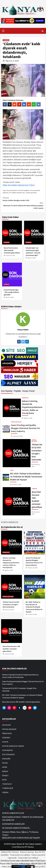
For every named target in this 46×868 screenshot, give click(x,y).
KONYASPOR (7, 750)
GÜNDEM (6, 40)
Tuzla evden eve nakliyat (20, 855)
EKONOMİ (6, 725)
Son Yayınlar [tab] (7, 390)
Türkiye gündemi (31, 193)
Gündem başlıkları (23, 190)
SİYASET (5, 775)
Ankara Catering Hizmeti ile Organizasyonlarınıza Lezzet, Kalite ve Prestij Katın (32, 407)
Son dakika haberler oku (17, 193)
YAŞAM (5, 792)
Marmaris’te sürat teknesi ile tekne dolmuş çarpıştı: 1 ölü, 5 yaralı (23, 205)
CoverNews (17, 847)
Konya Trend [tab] (28, 390)
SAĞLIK (5, 771)
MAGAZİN (6, 759)
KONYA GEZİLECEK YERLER (13, 746)
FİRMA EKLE (25, 397)
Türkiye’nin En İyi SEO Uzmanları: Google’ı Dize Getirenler (11, 604)
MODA (5, 763)
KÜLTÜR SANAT (8, 754)
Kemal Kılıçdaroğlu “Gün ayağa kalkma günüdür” (11, 292)
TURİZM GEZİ (7, 788)
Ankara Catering (27, 852)
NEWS (4, 767)
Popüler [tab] (17, 390)
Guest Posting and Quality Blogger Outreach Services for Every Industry (25, 428)
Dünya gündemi (12, 190)
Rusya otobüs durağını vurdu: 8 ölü (16, 199)
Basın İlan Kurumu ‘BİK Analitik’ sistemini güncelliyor (12, 250)
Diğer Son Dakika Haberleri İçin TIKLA (19, 185)
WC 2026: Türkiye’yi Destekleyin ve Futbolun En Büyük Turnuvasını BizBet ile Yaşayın (26, 476)
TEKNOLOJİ (7, 784)
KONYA (5, 742)
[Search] (42, 31)
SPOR (11, 470)
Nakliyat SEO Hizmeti (10, 852)
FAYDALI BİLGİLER (16, 422)
